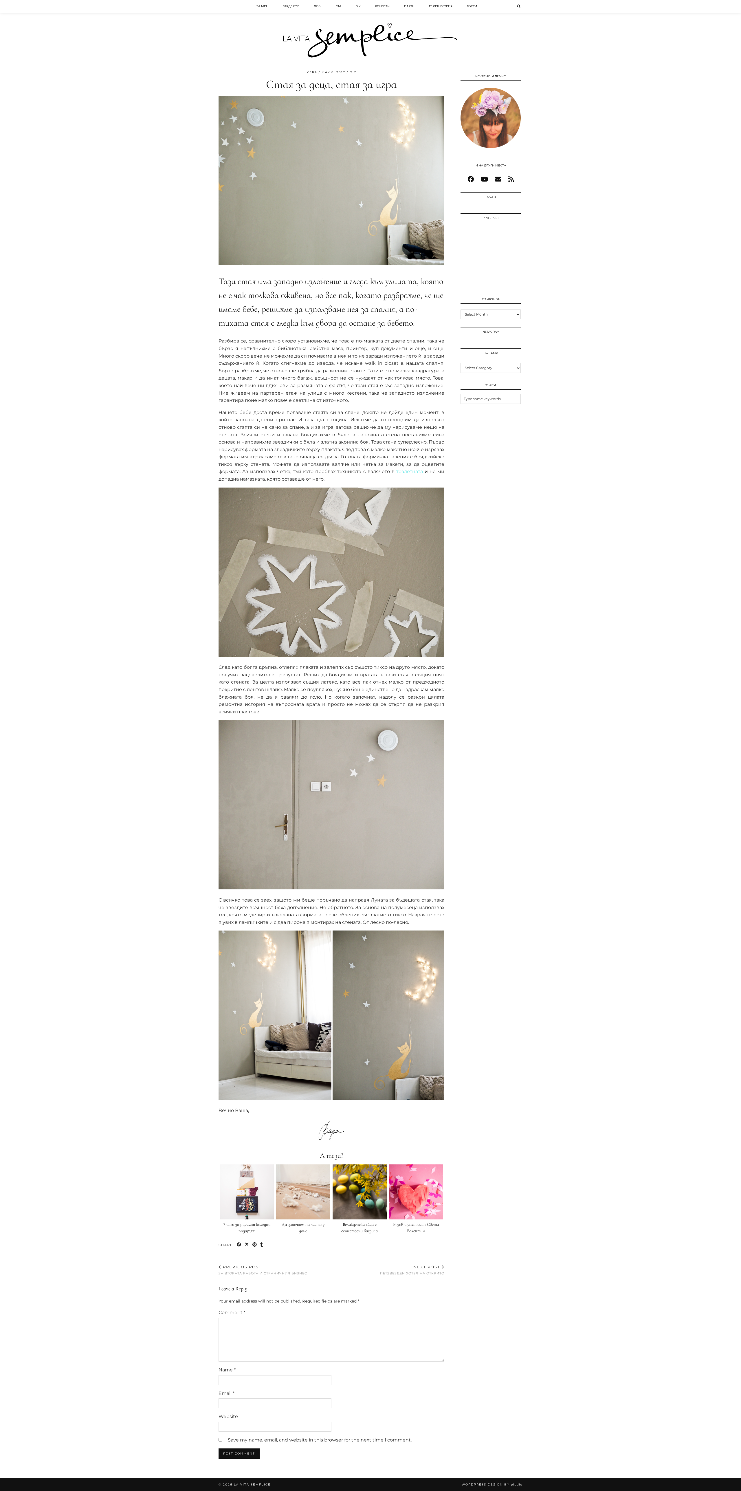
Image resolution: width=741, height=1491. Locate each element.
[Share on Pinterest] (255, 1245)
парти (409, 6)
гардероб (291, 6)
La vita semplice (252, 1484)
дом (318, 6)
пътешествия (440, 6)
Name (227, 1370)
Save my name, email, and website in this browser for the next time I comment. (320, 1440)
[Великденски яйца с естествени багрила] (360, 1191)
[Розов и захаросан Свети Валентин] (416, 1191)
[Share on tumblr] (262, 1245)
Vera (312, 72)
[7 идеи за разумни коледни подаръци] (247, 1191)
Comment (232, 1312)
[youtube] (484, 179)
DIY (357, 6)
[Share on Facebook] (239, 1245)
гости (472, 6)
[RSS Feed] (511, 179)
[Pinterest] (476, 242)
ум (338, 6)
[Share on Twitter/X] (247, 1245)
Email (226, 1393)
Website (228, 1416)
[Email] (498, 179)
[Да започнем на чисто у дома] (303, 1191)
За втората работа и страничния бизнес (263, 1270)
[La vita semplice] (370, 31)
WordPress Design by (492, 1484)
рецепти (382, 6)
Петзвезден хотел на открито (412, 1270)
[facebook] (470, 179)
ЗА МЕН (262, 6)
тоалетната (409, 471)
